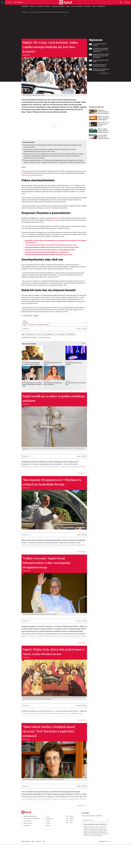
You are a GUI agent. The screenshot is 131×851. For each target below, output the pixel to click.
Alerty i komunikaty (77, 6)
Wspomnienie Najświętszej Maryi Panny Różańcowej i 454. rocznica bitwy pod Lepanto (52, 247)
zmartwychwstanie (61, 334)
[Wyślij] (108, 820)
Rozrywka (87, 6)
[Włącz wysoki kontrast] (10, 2)
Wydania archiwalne (28, 823)
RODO (33, 841)
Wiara (68, 6)
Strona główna (24, 12)
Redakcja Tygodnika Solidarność (30, 816)
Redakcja (48, 821)
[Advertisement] (65, 26)
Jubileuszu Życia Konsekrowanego (31, 175)
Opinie (94, 6)
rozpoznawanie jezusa (48, 334)
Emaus (58, 218)
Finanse (47, 6)
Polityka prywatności (25, 841)
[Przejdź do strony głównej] (64, 2)
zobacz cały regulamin (97, 835)
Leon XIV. (72, 185)
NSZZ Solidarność (18, 2)
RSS (44, 841)
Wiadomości (25, 6)
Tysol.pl (108, 841)
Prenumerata (101, 6)
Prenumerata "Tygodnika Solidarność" (32, 818)
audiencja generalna (30, 334)
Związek (32, 6)
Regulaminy (38, 841)
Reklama (48, 825)
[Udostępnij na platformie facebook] (83, 329)
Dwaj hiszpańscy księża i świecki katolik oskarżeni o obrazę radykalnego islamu (50, 250)
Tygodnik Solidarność (58, 6)
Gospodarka (40, 6)
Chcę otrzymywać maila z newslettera (95, 824)
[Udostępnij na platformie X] (85, 329)
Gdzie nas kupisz (27, 821)
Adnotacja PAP (27, 825)
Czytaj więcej (103, 73)
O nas (47, 816)
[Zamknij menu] (2, 2)
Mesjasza (52, 220)
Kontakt (48, 823)
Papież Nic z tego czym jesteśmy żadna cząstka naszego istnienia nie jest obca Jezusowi (50, 12)
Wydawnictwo (49, 818)
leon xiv (39, 334)
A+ (8, 2)
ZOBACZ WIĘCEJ (71, 334)
